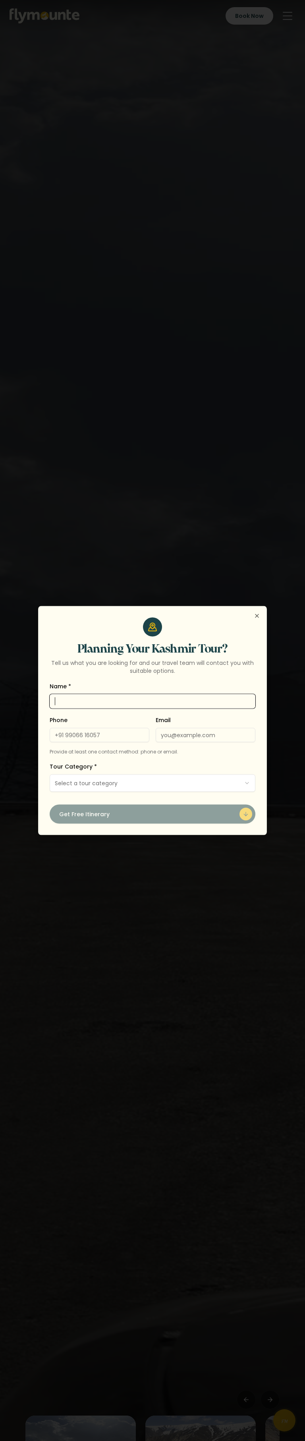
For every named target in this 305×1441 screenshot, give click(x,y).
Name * (60, 686)
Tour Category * (73, 767)
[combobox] (152, 783)
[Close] (257, 616)
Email (163, 720)
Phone (59, 720)
